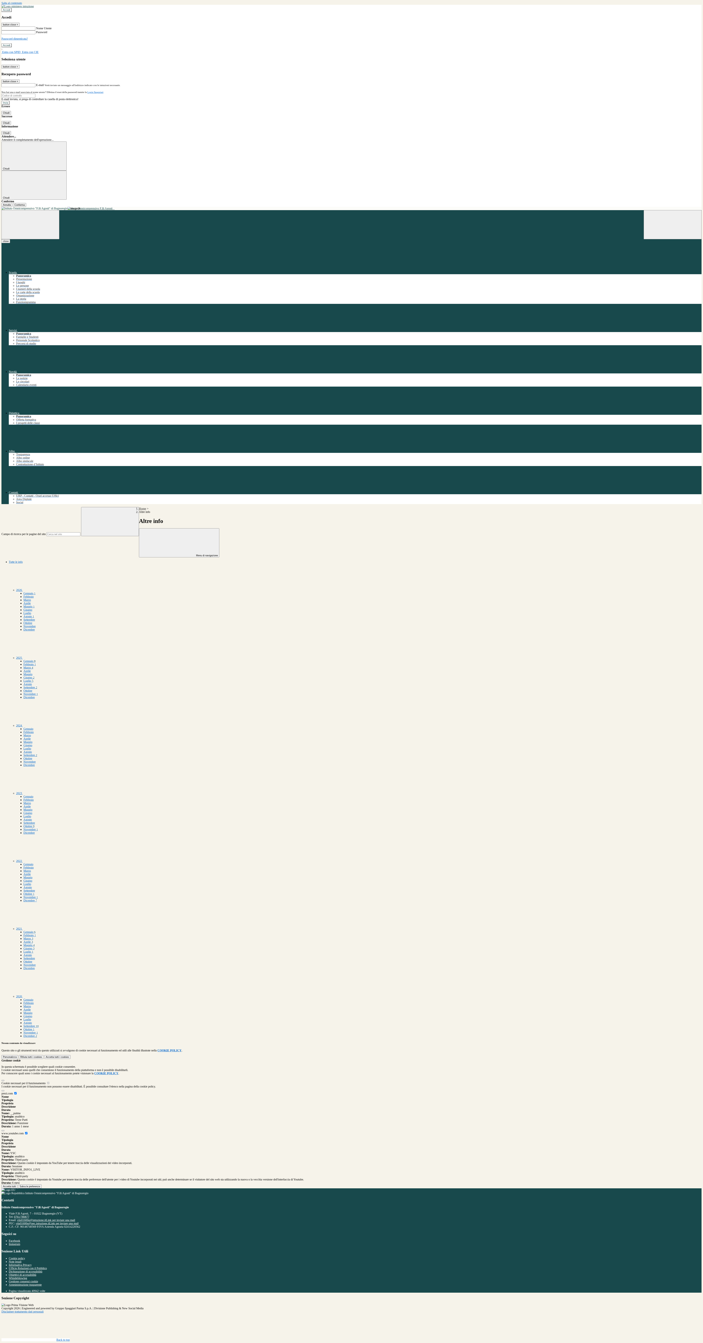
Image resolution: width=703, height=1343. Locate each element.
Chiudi (6, 112)
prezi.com (7, 1093)
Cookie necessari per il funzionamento (23, 1083)
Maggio (29, 606)
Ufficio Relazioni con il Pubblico (28, 1268)
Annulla (7, 205)
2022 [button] (19, 861)
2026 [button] (19, 590)
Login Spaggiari (95, 92)
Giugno (27, 609)
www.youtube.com (12, 1133)
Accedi (6, 10)
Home (142, 508)
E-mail (40, 85)
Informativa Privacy (20, 1264)
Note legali (15, 1261)
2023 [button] (19, 793)
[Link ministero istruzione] (17, 6)
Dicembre (29, 629)
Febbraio (28, 596)
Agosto (28, 616)
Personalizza (10, 1057)
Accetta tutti (57, 1057)
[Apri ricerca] (673, 224)
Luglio (27, 613)
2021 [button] (19, 928)
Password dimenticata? (14, 38)
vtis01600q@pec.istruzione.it (47, 1223)
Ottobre (27, 623)
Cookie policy (17, 1258)
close (6, 241)
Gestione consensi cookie (23, 1281)
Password (41, 32)
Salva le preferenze (30, 1186)
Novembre (29, 626)
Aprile (27, 603)
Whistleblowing (18, 1278)
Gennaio (29, 593)
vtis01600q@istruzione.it (46, 1220)
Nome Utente (44, 28)
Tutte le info (16, 561)
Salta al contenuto (11, 3)
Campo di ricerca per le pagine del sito (23, 534)
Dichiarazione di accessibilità (25, 1271)
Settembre (29, 619)
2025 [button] (19, 657)
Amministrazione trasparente (25, 1284)
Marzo (27, 599)
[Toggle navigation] (30, 224)
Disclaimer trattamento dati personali (22, 1311)
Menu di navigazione (206, 555)
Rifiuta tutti (31, 1057)
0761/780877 (21, 1216)
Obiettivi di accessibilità (22, 1274)
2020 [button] (19, 996)
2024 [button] (19, 725)
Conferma (19, 205)
